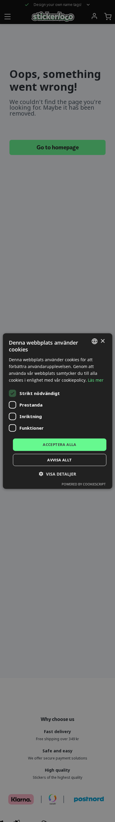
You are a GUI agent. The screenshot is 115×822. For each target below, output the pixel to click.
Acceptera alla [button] (59, 444)
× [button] (102, 341)
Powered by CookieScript (84, 484)
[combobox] (94, 341)
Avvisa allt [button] (59, 459)
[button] (57, 473)
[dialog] (57, 411)
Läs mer (96, 380)
